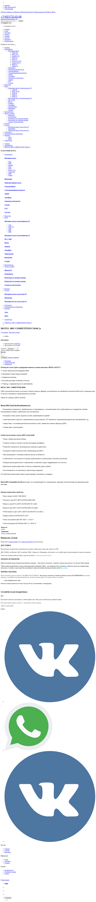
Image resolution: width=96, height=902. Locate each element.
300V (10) (15, 54)
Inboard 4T (11, 115)
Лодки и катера (9, 113)
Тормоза (11, 103)
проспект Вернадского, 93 (9, 19)
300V (10, 163)
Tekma (10, 175)
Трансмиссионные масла (16, 69)
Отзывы (7, 36)
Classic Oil (11, 172)
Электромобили (13, 71)
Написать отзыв (14, 332)
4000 (9, 173)
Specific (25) (16, 56)
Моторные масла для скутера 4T (18, 127)
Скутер (6, 125)
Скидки (6, 38)
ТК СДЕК (64, 568)
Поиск (21, 21)
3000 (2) (14, 96)
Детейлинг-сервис (10, 872)
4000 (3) (14, 64)
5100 (9, 228)
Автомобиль (8, 49)
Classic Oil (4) (16, 63)
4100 (9, 168)
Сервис (6, 873)
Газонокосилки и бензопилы (13, 134)
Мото (6, 86)
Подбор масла (8, 41)
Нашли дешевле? (13, 357)
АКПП (10, 74)
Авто (10, 137)
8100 (9, 162)
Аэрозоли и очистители (15, 78)
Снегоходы (8, 132)
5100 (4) (14, 93)
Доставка (7, 33)
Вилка (10, 101)
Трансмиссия (12, 107)
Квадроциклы (8, 112)
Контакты (7, 39)
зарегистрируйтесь (27, 542)
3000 (9, 232)
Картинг (7, 123)
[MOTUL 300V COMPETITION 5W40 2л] (18, 323)
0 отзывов (5, 332)
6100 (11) (15, 57)
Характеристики (9, 362)
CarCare (10, 83)
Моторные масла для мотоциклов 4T (20, 88)
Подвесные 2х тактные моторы (18, 118)
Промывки (11, 68)
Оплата (6, 34)
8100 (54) (15, 52)
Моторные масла (13, 51)
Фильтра (7, 135)
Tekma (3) (15, 66)
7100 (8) (14, 90)
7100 (9, 225)
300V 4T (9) (16, 91)
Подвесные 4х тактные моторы (18, 120)
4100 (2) (14, 59)
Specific (10, 165)
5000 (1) (14, 95)
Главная (7, 29)
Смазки (10, 79)
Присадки (7, 85)
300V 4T (11, 226)
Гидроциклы (12, 117)
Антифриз (11, 76)
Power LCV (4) (16, 61)
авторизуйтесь (13, 542)
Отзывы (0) (8, 364)
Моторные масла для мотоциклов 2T (20, 98)
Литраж (3, 348)
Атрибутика (8, 140)
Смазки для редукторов (15, 122)
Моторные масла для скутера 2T (18, 130)
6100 (9, 167)
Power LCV (12, 170)
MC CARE (11, 100)
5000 (9, 230)
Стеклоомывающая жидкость (17, 73)
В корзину (4, 357)
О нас (6, 31)
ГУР (9, 81)
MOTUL (18, 343)
